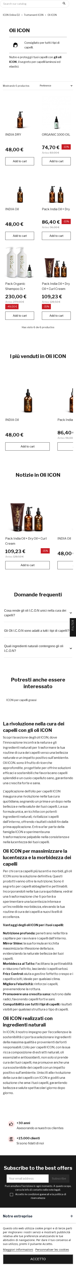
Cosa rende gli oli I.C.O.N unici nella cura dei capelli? (35, 613)
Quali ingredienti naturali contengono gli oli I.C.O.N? (33, 648)
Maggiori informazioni (18, 1249)
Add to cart (20, 161)
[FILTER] (73, 633)
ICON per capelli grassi (21, 700)
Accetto (38, 1259)
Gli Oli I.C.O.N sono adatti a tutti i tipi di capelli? (36, 630)
